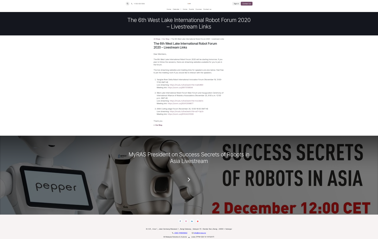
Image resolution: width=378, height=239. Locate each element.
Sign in (236, 4)
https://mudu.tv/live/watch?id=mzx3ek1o (186, 101)
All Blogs (157, 39)
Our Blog (165, 39)
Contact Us (246, 4)
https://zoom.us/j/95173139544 (180, 87)
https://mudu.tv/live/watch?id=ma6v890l (186, 85)
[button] (128, 4)
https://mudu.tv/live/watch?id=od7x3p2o (186, 111)
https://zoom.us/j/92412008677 (180, 103)
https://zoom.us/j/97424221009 (181, 114)
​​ (200, 233)
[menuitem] (169, 9)
